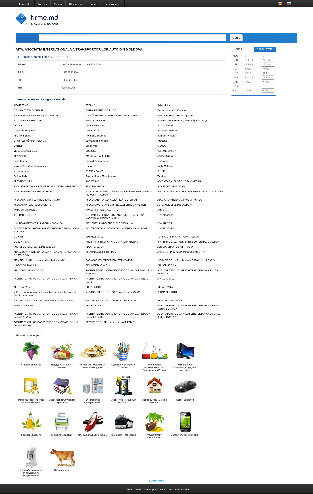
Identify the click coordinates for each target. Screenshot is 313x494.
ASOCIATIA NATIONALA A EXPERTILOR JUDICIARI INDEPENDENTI (47, 186)
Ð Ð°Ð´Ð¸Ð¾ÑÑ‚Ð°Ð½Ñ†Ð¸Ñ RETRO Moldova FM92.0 (113, 115)
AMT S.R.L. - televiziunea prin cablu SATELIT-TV (181, 252)
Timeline (161, 176)
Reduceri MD (20, 176)
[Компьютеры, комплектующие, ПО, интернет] (184, 351)
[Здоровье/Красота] (30, 421)
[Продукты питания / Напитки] (61, 351)
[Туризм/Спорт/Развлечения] (154, 421)
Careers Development (25, 130)
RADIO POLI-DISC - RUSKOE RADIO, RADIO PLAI (111, 300)
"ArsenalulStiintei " (166, 151)
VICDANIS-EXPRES (167, 130)
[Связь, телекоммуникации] (184, 421)
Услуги (58, 4)
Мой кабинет (113, 4)
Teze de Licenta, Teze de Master (101, 176)
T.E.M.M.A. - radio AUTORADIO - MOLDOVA (178, 237)
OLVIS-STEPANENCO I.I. (98, 265)
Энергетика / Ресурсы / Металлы (123, 401)
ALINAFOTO (20, 156)
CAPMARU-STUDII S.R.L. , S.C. (101, 110)
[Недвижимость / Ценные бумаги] (154, 386)
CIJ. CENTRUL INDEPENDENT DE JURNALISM (109, 223)
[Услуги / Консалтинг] (61, 421)
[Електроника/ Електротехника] (92, 386)
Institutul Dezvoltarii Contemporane (31, 166)
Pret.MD (161, 171)
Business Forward (166, 135)
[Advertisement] (229, 20)
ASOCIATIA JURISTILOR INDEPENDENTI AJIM (37, 200)
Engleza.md (163, 161)
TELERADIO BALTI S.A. (25, 215)
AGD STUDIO (92, 181)
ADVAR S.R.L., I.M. (95, 247)
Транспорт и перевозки (123, 435)
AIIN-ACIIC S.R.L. (166, 279)
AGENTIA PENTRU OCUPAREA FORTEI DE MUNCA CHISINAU (45, 279)
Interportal (162, 141)
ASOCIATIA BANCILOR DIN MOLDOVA (33, 191)
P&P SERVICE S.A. (166, 265)
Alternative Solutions (96, 135)
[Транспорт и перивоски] (123, 421)
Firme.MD (25, 4)
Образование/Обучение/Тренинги (62, 401)
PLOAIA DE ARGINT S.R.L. (170, 292)
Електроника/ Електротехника (92, 401)
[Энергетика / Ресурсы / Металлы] (123, 386)
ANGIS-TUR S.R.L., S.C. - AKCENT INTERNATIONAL (112, 242)
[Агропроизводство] (30, 351)
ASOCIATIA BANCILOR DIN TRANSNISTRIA (179, 181)
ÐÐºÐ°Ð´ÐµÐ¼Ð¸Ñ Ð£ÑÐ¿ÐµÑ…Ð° (175, 115)
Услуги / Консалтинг (61, 435)
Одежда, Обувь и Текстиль (92, 435)
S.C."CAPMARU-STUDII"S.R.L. (29, 120)
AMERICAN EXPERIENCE (99, 156)
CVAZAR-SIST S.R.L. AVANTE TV (102, 210)
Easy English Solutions (97, 141)
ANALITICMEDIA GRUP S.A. (171, 186)
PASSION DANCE (94, 171)
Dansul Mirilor (21, 161)
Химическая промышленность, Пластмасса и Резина (154, 367)
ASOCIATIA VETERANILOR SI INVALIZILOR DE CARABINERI (116, 205)
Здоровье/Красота (31, 435)
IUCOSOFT (162, 146)
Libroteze (90, 166)
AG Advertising (93, 130)
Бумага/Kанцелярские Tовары (123, 366)
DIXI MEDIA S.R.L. (95, 237)
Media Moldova (165, 166)
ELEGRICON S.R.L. (23, 181)
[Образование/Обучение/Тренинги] (61, 386)
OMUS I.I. (162, 210)
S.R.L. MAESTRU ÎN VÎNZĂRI (28, 110)
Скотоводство (61, 470)
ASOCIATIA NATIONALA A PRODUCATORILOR (180, 200)
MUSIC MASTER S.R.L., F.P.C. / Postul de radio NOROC (113, 292)
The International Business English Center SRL (37, 115)
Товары (42, 4)
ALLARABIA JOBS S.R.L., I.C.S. (101, 252)
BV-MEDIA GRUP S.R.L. (25, 210)
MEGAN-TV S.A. (165, 287)
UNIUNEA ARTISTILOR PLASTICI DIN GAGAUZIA (38, 223)
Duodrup (18, 146)
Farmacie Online (156, 481)
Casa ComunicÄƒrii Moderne (171, 110)
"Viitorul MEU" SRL (95, 125)
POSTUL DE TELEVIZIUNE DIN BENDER (34, 247)
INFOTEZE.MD (21, 105)
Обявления (75, 4)
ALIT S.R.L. (19, 125)
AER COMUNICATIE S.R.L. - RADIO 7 (176, 247)
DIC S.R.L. (19, 237)
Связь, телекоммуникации (185, 435)
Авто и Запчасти (185, 400)
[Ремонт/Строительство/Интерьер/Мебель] (30, 386)
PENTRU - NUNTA (95, 186)
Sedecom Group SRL (96, 120)
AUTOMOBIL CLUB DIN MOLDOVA (174, 205)
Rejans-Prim (163, 105)
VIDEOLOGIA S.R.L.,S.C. (26, 151)
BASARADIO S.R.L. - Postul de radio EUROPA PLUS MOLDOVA (188, 242)
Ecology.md (91, 146)
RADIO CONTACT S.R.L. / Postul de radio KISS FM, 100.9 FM (44, 300)
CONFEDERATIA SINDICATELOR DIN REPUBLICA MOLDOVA (116, 228)
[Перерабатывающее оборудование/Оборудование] (30, 456)
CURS (238, 49)
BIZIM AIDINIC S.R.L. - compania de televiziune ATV (39, 260)
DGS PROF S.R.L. (166, 228)
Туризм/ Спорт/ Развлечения (154, 436)
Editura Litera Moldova (97, 161)
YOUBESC (91, 151)
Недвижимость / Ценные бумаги (154, 401)
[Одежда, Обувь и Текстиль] (92, 421)
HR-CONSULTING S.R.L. (26, 265)
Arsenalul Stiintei (165, 125)
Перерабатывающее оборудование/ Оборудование (31, 473)
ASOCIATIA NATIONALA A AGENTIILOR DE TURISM (111, 200)
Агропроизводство (31, 364)
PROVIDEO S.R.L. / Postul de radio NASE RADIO (110, 322)
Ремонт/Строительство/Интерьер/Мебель (31, 401)
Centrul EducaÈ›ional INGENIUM (30, 141)
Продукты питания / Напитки (61, 366)
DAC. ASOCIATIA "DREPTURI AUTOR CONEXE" (109, 260)
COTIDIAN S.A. (21, 242)
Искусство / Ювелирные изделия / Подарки (93, 366)
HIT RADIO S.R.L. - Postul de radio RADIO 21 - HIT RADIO (186, 260)
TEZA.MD (90, 105)
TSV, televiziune (165, 215)
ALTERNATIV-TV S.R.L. (25, 287)
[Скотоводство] (61, 456)
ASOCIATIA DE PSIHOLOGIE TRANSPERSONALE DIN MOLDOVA (190, 191)
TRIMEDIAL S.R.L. (95, 305)
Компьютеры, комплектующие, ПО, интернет (185, 367)
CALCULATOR (264, 49)
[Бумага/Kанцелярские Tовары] (123, 351)
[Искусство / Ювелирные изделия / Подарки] (92, 351)
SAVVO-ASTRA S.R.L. (24, 305)
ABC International (22, 135)
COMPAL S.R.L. (165, 223)
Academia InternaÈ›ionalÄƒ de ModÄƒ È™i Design (182, 120)
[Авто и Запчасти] (184, 386)
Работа (94, 4)
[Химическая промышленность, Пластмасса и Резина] (154, 351)
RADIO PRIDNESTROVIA (170, 300)
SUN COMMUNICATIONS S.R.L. (30, 270)
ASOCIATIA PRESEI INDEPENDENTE (32, 205)
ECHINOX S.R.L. (94, 287)
